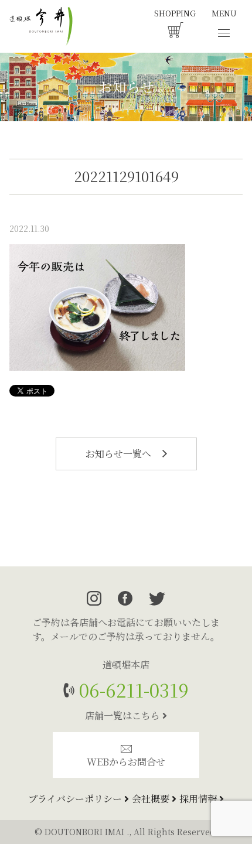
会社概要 (152, 798)
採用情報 (199, 798)
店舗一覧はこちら (123, 715)
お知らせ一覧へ (120, 453)
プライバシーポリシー (76, 798)
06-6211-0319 (131, 689)
